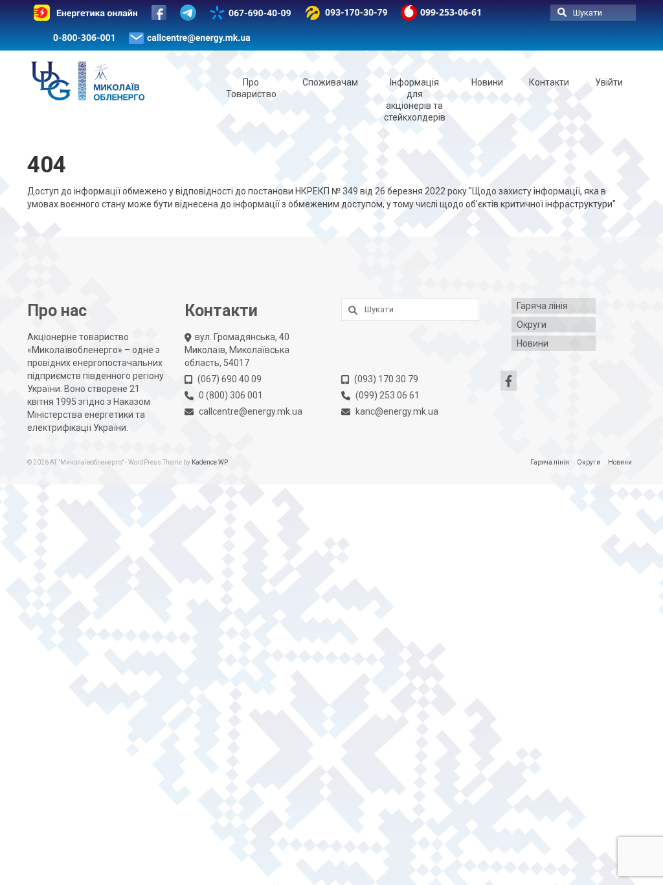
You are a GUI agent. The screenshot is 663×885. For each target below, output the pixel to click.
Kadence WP (210, 462)
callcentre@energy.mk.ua (250, 411)
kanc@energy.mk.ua (396, 411)
